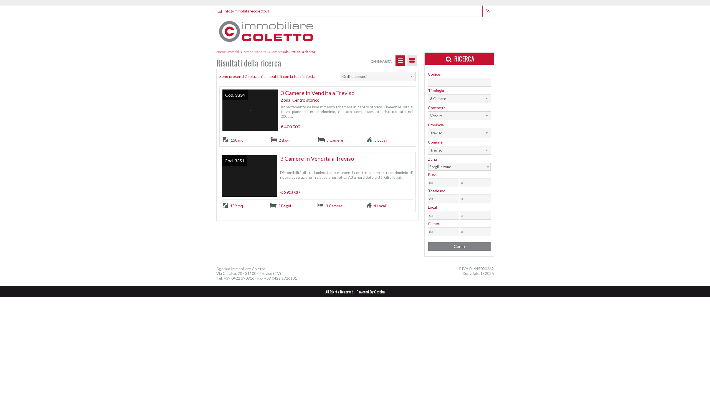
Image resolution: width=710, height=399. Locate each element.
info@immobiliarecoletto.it (246, 11)
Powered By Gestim (370, 292)
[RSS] (488, 11)
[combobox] (378, 76)
